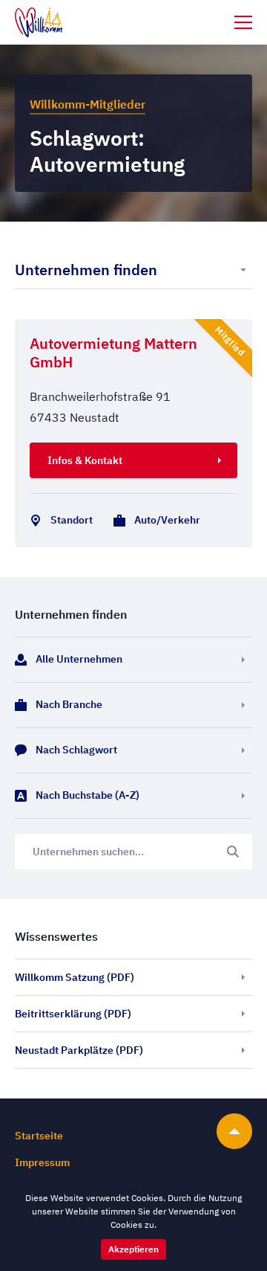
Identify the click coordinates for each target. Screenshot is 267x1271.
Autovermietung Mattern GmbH (113, 352)
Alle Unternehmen (79, 659)
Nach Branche (69, 704)
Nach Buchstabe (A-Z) (87, 795)
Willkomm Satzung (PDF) (74, 977)
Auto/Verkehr (167, 520)
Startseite (39, 1135)
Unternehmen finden (86, 270)
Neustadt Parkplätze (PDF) (79, 1050)
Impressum (42, 1162)
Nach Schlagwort (76, 749)
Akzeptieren (133, 1249)
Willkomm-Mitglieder (87, 104)
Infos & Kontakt (84, 460)
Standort (71, 520)
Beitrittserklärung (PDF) (73, 1013)
